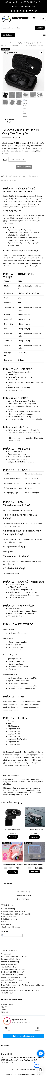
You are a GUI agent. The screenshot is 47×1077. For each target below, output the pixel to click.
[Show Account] (34, 18)
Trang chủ (5, 43)
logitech (23, 790)
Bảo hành (5, 922)
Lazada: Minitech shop (10, 964)
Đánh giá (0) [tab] (33, 176)
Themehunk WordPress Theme (28, 1075)
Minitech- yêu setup (27, 1070)
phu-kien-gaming (24, 792)
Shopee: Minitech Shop (10, 962)
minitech (30, 790)
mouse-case (12, 792)
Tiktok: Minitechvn (8, 967)
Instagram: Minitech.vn (10, 959)
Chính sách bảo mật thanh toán (13, 911)
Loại (5, 160)
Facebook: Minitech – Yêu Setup (14, 956)
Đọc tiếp (12, 837)
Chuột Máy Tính (36, 779)
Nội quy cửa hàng (8, 909)
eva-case (20, 788)
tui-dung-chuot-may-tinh (18, 795)
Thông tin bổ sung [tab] (17, 176)
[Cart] (43, 18)
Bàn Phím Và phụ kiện (18, 43)
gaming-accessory (32, 788)
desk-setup (11, 788)
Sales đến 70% (31, 782)
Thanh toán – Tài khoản (10, 927)
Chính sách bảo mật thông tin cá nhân (16, 914)
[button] (41, 52)
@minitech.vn (19, 1019)
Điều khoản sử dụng (9, 919)
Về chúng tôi (6, 954)
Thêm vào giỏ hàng (24, 167)
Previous (10, 119)
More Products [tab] (8, 181)
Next (9, 122)
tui (33, 792)
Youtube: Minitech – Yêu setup (13, 969)
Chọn (33, 837)
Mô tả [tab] (4, 176)
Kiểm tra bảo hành (8, 916)
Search (40, 28)
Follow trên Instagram (23, 1036)
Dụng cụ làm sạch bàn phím (14, 782)
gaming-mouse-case (11, 790)
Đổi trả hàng (6, 924)
